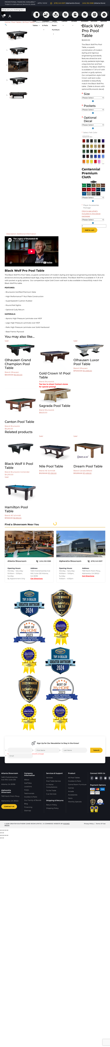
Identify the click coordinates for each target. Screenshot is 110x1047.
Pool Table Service (53, 781)
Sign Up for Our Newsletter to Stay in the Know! (58, 743)
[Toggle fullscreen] (3, 835)
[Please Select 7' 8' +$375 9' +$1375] (93, 100)
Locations (28, 786)
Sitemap (27, 811)
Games (65, 13)
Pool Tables (36, 13)
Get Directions (37, 579)
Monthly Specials (75, 802)
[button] (6, 25)
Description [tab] (11, 234)
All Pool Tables (29, 22)
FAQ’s (26, 790)
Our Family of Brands (32, 800)
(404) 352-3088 (88, 3)
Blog (26, 804)
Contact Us (9, 806)
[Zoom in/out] (1, 835)
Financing (28, 807)
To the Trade (51, 790)
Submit (96, 750)
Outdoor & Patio (46, 13)
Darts (70, 798)
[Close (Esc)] (7, 835)
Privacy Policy (89, 823)
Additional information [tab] (26, 234)
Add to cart (89, 230)
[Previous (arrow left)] (1, 832)
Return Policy (51, 805)
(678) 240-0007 (59, 3)
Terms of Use (100, 823)
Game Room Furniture (56, 13)
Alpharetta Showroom (70, 561)
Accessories (85, 13)
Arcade (75, 13)
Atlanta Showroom (17, 561)
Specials (104, 13)
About (26, 780)
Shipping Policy (52, 808)
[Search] (3, 12)
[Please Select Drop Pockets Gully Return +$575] (93, 111)
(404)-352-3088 (45, 561)
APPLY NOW (42, 3)
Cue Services (51, 794)
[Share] (5, 835)
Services (94, 13)
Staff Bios (28, 783)
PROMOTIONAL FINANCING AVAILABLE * (20, 3)
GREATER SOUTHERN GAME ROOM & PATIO (25, 823)
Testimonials (29, 793)
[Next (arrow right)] (3, 832)
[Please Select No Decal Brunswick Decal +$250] (93, 127)
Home (7, 22)
